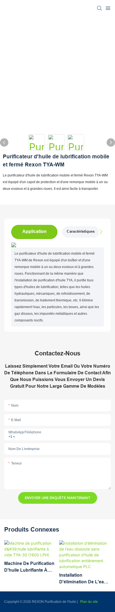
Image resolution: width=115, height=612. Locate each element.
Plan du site (89, 602)
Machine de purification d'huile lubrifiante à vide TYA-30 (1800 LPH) (29, 567)
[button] (99, 231)
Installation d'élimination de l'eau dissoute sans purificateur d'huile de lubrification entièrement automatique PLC (83, 579)
